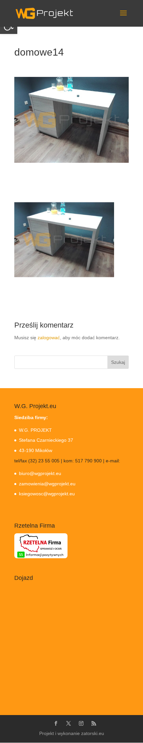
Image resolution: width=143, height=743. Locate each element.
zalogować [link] (49, 337)
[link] (44, 13)
